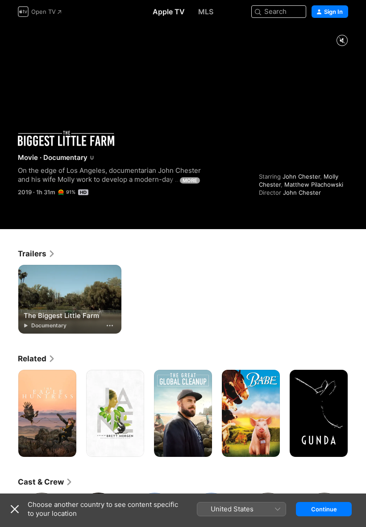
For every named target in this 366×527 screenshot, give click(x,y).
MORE (190, 180)
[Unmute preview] (342, 41)
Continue (324, 509)
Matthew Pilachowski (313, 184)
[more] (110, 325)
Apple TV (169, 11)
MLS (205, 11)
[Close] (15, 509)
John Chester (301, 176)
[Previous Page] (9, 413)
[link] (36, 254)
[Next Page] (357, 413)
